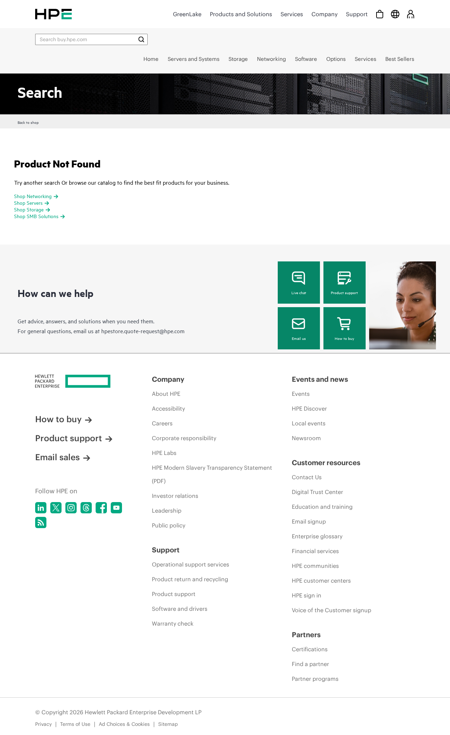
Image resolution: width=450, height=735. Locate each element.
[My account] (410, 14)
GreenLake (187, 14)
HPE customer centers (321, 580)
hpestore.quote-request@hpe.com (143, 331)
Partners (306, 634)
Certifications (310, 649)
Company (324, 14)
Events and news (320, 379)
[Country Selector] (395, 14)
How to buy (344, 338)
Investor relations (175, 495)
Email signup (309, 521)
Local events (309, 423)
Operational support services (190, 564)
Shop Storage (29, 209)
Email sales (57, 457)
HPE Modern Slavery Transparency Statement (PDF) (212, 474)
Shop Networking (33, 195)
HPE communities (315, 565)
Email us (299, 338)
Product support (344, 292)
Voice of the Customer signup (331, 610)
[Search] (141, 39)
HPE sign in (306, 595)
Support (357, 14)
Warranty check (172, 623)
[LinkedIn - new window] (40, 507)
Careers (162, 423)
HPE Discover (309, 408)
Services (292, 14)
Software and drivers (179, 608)
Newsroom (306, 438)
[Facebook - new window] (101, 507)
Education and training (322, 506)
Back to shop (28, 122)
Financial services (315, 551)
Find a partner (310, 663)
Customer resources (326, 462)
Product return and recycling (190, 579)
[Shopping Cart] (379, 14)
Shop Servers (28, 202)
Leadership (166, 510)
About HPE (166, 393)
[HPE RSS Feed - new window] (40, 522)
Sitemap (168, 724)
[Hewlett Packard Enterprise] (53, 14)
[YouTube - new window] (116, 507)
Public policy (168, 525)
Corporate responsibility (184, 438)
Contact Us (307, 477)
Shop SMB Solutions (36, 216)
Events (301, 393)
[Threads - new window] (86, 507)
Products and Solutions (241, 14)
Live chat (298, 292)
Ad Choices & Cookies (124, 724)
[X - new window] (56, 507)
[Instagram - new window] (71, 507)
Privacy (43, 724)
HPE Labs (164, 452)
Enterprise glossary (317, 536)
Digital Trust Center (317, 491)
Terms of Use (75, 724)
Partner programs (315, 678)
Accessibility (168, 408)
